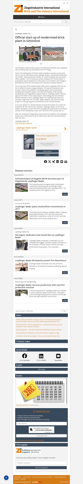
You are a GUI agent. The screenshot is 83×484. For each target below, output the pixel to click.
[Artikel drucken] (66, 161)
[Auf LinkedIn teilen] (58, 163)
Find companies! (42, 468)
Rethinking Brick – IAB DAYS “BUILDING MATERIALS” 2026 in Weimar (39, 330)
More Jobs (41, 369)
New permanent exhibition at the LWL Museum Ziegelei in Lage (37, 333)
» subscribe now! (41, 436)
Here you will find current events (27, 405)
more (65, 194)
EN (67, 3)
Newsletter (18, 477)
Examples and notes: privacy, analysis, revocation (30, 440)
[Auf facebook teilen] (46, 163)
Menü (42, 17)
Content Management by (22, 482)
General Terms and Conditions (42, 477)
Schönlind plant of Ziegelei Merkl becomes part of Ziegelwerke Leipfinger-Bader (39, 179)
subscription (47, 151)
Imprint (16, 479)
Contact (23, 479)
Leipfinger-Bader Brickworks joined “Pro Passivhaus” (41, 260)
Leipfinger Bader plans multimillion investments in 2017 (40, 207)
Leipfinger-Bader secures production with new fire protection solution (40, 286)
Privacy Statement (60, 477)
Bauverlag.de (64, 482)
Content (47, 155)
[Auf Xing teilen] (54, 163)
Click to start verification (44, 430)
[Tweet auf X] (50, 163)
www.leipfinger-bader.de (23, 123)
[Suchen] (66, 21)
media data (27, 477)
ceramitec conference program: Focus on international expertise (38, 336)
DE (64, 3)
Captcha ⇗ (49, 432)
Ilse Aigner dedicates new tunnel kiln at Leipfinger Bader (40, 236)
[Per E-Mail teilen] (62, 161)
